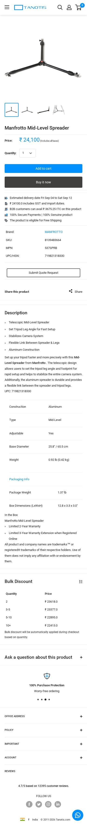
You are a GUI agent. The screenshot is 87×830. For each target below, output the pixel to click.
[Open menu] (7, 7)
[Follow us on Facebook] (29, 804)
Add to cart (43, 168)
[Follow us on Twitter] (38, 804)
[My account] (69, 7)
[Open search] (60, 7)
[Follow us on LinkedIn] (58, 804)
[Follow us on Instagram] (48, 804)
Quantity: (10, 153)
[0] (78, 7)
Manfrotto (54, 232)
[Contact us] (77, 815)
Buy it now (43, 182)
